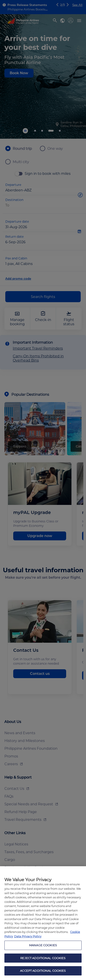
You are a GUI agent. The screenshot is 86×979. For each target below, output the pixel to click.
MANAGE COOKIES (43, 945)
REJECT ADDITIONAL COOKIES (42, 958)
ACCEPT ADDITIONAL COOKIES (43, 970)
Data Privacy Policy (27, 936)
